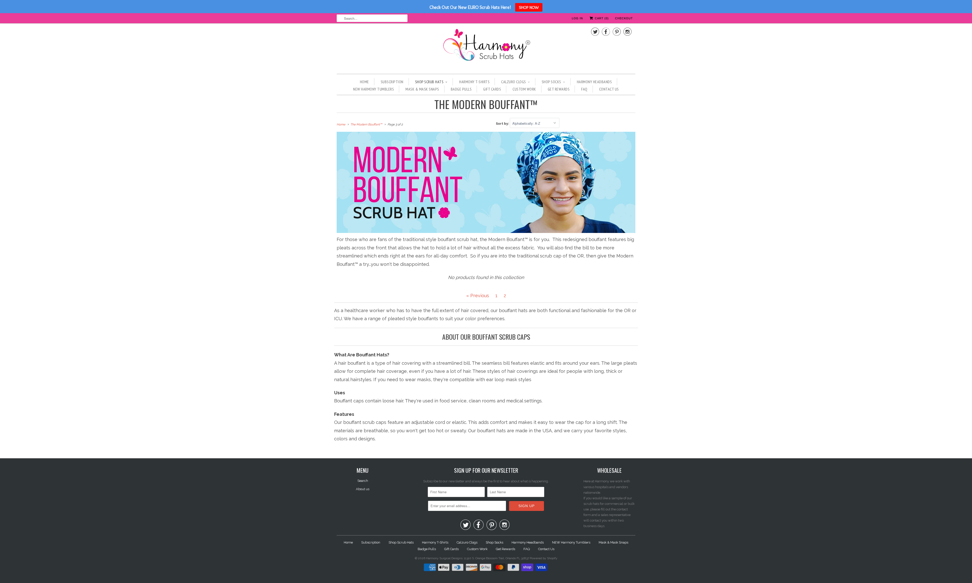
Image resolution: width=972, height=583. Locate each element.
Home (364, 81)
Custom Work (524, 89)
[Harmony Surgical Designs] (486, 48)
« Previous (477, 295)
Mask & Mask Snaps (422, 89)
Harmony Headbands (594, 81)
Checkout (624, 18)
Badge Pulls (461, 89)
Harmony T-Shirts (474, 81)
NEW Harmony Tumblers (373, 89)
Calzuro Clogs (513, 81)
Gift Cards (492, 89)
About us (362, 489)
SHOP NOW (529, 7)
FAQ (584, 89)
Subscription (392, 81)
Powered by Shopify (543, 558)
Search (362, 481)
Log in (577, 18)
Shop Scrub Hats (429, 81)
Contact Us (609, 89)
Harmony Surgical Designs (444, 558)
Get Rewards (559, 89)
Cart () (601, 18)
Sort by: (503, 123)
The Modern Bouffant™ (486, 104)
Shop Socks (551, 81)
